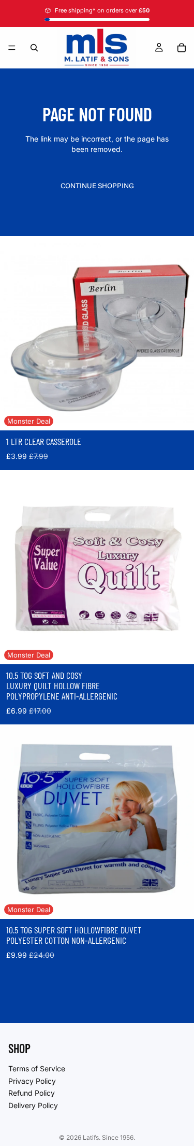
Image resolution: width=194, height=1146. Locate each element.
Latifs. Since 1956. (109, 1137)
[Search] (34, 47)
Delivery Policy (33, 1104)
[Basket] (181, 47)
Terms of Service (36, 1068)
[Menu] (12, 48)
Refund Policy (31, 1092)
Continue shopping (97, 185)
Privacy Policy (32, 1080)
